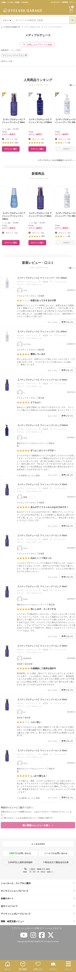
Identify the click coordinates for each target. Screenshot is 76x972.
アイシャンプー (60, 281)
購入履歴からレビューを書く (37, 825)
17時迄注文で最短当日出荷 (56, 862)
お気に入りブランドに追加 (39, 44)
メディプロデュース (32, 27)
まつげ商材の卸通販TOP (10, 27)
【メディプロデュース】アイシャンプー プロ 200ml (43, 277)
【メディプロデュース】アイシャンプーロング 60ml (43, 379)
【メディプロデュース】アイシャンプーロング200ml (43, 425)
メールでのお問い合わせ (56, 853)
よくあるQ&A (38, 843)
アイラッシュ (31, 281)
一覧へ (71, 85)
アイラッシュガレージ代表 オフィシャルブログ (36, 928)
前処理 (45, 281)
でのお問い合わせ (20, 853)
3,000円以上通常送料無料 (20, 862)
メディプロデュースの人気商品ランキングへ (55, 160)
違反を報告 (52, 322)
